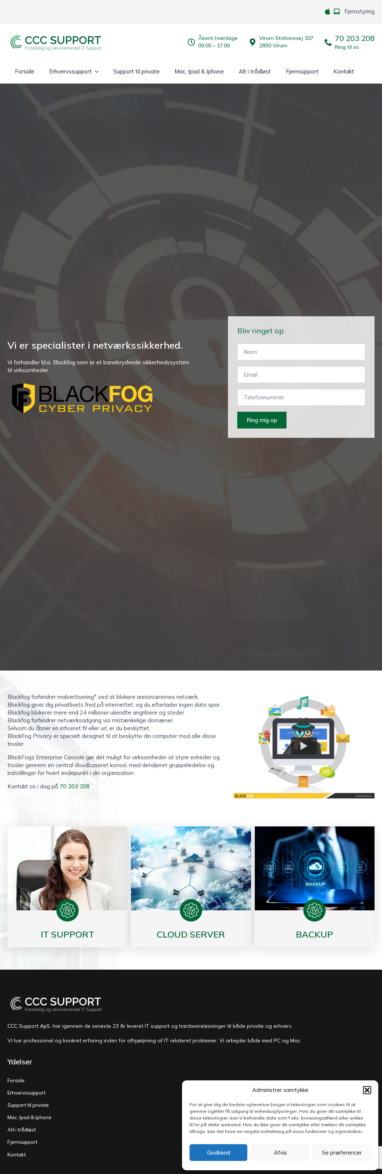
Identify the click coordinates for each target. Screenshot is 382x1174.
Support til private (136, 71)
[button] (367, 1090)
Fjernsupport (302, 71)
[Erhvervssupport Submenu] (99, 71)
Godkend (218, 1152)
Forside (24, 71)
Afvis (280, 1152)
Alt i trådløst (255, 71)
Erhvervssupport (70, 71)
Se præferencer (342, 1152)
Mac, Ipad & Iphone (199, 71)
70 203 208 (75, 786)
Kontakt (344, 71)
